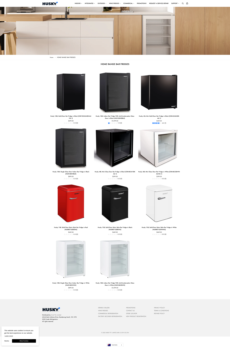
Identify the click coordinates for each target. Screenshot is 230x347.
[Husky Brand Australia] (50, 3)
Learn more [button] (9, 336)
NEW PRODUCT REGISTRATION (136, 316)
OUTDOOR (101, 3)
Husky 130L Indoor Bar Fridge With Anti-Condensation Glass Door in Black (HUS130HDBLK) (115, 117)
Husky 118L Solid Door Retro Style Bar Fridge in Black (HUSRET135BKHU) (115, 228)
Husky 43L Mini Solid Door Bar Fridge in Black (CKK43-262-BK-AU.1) (159, 117)
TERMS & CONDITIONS (161, 311)
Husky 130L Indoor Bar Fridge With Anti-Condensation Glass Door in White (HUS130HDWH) (115, 284)
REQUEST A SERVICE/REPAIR (158, 3)
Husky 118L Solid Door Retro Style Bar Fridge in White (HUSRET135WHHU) (159, 228)
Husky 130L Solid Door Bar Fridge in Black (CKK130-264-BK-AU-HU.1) (70, 117)
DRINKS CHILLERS (104, 308)
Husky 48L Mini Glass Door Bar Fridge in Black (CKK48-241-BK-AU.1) (115, 173)
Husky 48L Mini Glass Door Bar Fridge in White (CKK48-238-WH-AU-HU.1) (159, 173)
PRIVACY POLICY (159, 308)
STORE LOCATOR (131, 313)
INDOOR (77, 3)
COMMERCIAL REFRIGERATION (108, 313)
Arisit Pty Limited (56, 315)
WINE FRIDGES (114, 3)
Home (51, 57)
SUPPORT (174, 3)
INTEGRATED (89, 3)
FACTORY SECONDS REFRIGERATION (110, 316)
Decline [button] (6, 341)
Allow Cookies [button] (24, 341)
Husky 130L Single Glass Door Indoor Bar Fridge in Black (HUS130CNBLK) (71, 173)
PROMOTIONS (141, 3)
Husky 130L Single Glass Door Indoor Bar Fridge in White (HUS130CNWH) (70, 284)
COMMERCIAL (128, 3)
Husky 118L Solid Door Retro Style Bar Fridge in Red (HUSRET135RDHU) (71, 228)
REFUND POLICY (159, 313)
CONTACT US (130, 311)
